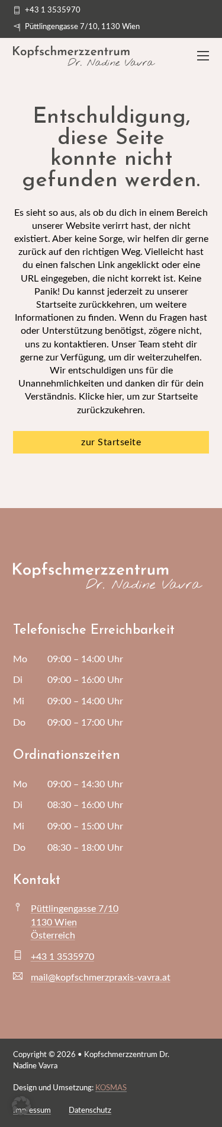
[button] (21, 1105)
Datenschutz (90, 1111)
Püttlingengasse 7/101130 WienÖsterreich (74, 922)
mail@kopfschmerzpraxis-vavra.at (100, 977)
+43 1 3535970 (62, 957)
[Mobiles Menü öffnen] (203, 55)
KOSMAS (111, 1088)
